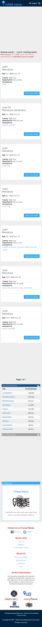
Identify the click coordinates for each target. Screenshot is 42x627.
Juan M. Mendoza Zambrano (14, 109)
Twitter (29, 532)
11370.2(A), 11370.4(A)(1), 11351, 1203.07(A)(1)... (17, 288)
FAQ (21, 567)
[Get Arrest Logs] (11, 599)
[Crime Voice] (29, 604)
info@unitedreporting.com (14, 613)
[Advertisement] (21, 29)
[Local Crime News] (27, 593)
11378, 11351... (7, 166)
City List (21, 542)
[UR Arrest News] (14, 604)
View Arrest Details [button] (31, 93)
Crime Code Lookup (21, 548)
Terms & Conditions (21, 557)
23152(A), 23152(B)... (9, 125)
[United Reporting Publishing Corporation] (14, 593)
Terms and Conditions (31, 613)
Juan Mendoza (7, 68)
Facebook (17, 532)
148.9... (4, 84)
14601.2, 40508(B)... (9, 328)
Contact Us (21, 563)
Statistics (21, 544)
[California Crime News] (30, 599)
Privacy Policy (21, 560)
